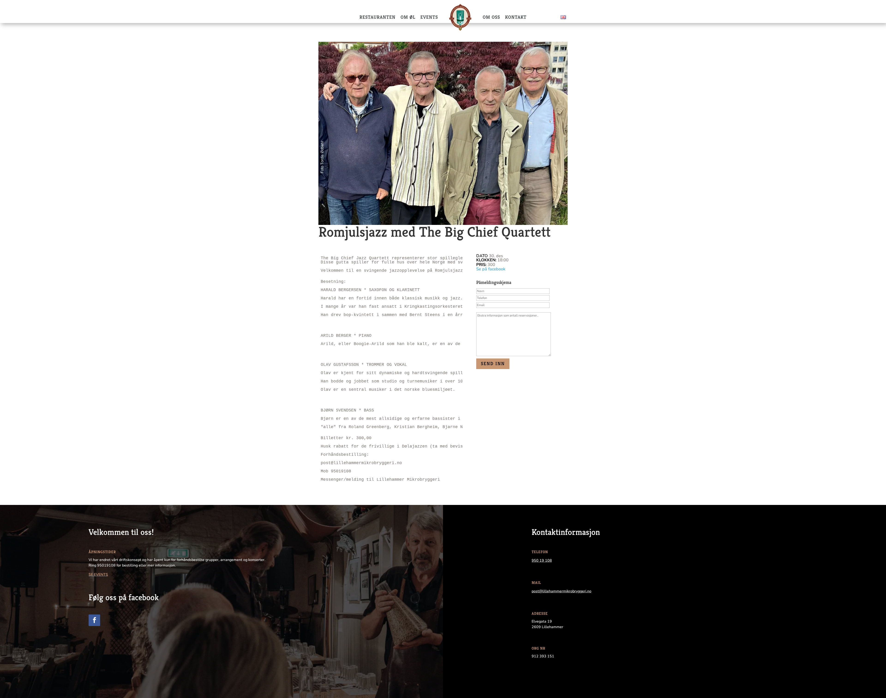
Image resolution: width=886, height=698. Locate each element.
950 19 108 (542, 560)
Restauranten (377, 17)
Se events (98, 574)
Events (429, 17)
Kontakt (516, 17)
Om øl (408, 17)
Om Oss (491, 17)
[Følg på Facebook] (94, 620)
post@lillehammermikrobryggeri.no (561, 591)
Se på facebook (490, 269)
